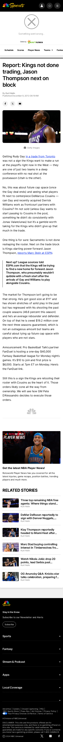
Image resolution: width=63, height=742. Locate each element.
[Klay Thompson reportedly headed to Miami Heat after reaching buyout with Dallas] (11, 532)
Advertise (7, 709)
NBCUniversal (20, 718)
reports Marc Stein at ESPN (34, 253)
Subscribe (9, 624)
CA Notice (31, 713)
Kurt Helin (10, 93)
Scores (20, 50)
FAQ (42, 709)
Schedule (9, 50)
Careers (16, 709)
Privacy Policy (50, 711)
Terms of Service (45, 713)
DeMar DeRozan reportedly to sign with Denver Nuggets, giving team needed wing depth (40, 516)
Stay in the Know (11, 612)
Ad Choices (37, 711)
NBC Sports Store (11, 711)
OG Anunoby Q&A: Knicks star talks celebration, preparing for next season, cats (40, 575)
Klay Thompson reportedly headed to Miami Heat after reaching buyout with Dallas (38, 531)
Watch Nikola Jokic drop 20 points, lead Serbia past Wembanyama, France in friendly (38, 560)
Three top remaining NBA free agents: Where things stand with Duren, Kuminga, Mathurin (40, 501)
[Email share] (20, 103)
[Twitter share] (12, 103)
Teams (47, 50)
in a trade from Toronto (40, 156)
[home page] (14, 6)
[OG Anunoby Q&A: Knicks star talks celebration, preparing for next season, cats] (11, 576)
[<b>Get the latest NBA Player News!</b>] (31, 447)
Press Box (25, 711)
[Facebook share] (5, 103)
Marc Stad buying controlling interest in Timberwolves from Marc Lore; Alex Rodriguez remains (39, 546)
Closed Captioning (30, 709)
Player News (34, 50)
